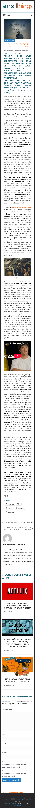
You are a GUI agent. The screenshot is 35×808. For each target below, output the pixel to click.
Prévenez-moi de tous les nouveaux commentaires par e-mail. (15, 765)
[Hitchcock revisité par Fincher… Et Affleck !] (17, 658)
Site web (5, 752)
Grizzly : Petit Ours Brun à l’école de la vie (18, 522)
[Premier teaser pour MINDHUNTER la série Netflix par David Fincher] (17, 584)
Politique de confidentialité (12, 792)
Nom (4, 734)
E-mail (5, 743)
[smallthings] (4, 14)
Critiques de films (10, 40)
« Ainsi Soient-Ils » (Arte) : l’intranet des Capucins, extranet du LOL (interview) (17, 528)
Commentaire (7, 709)
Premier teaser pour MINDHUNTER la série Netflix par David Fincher (17, 605)
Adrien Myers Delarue (22, 50)
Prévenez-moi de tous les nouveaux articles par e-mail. (15, 774)
